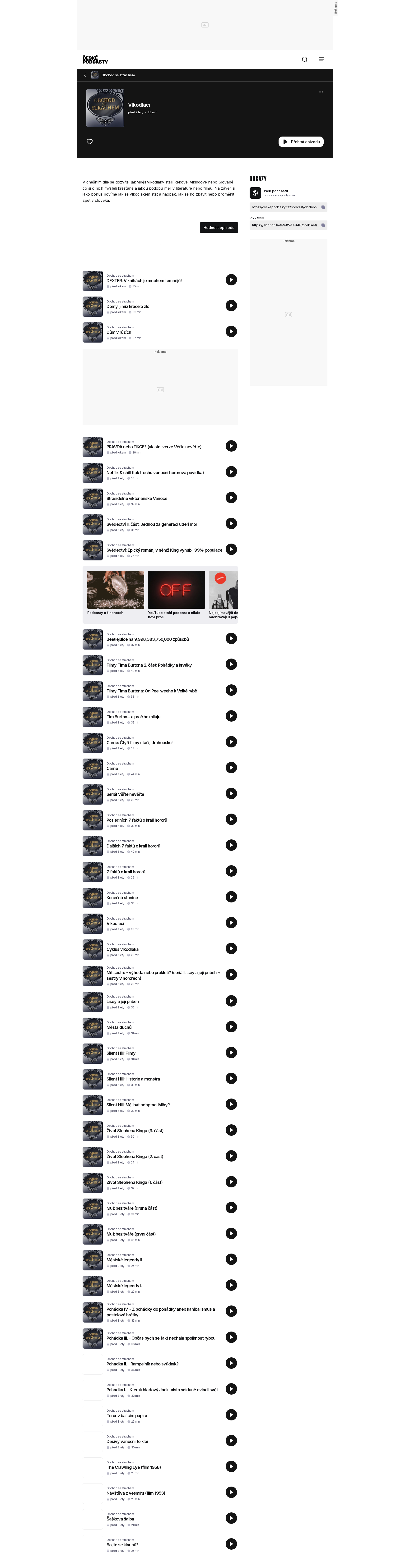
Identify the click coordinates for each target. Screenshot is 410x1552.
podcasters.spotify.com (279, 195)
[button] (304, 59)
